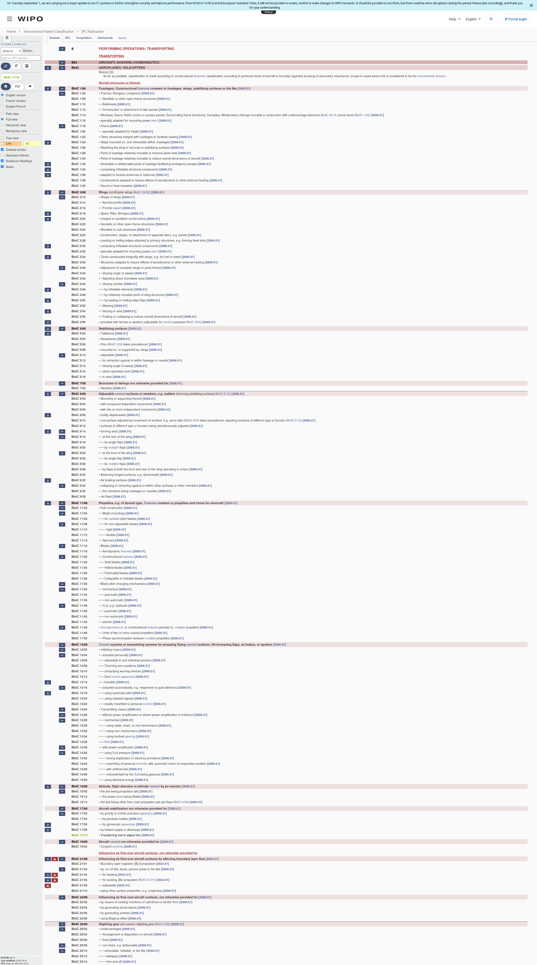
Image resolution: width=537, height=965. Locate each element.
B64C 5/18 (79, 377)
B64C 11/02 (79, 508)
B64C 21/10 (79, 890)
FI (27, 144)
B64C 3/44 (79, 284)
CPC (9, 144)
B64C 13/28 (79, 720)
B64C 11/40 (79, 611)
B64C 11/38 (79, 605)
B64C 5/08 (115, 344)
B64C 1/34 (79, 169)
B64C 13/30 (79, 725)
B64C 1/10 (79, 104)
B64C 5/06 (79, 344)
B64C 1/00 (79, 88)
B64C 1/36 (79, 175)
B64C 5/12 (79, 360)
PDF (18, 86)
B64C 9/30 (79, 474)
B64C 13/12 (79, 676)
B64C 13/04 (79, 655)
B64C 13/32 (79, 731)
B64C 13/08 (79, 665)
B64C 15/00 (79, 786)
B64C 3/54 (79, 311)
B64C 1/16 (79, 120)
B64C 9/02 (79, 398)
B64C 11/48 (79, 633)
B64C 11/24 (79, 567)
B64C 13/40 (79, 752)
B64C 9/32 (79, 480)
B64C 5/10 (79, 355)
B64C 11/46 (79, 627)
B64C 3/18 (79, 213)
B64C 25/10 (79, 950)
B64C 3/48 (79, 295)
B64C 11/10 (79, 529)
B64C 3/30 (79, 246)
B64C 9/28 (79, 469)
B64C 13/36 (79, 742)
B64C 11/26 (79, 573)
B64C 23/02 (79, 902)
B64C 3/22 (79, 224)
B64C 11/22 (79, 562)
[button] (62, 49)
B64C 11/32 (79, 589)
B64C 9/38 (79, 496)
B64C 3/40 (79, 273)
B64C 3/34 (79, 257)
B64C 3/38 (79, 267)
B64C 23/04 (79, 907)
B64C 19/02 (79, 846)
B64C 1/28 (79, 153)
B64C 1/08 (79, 98)
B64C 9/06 (79, 409)
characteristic (426, 76)
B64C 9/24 (79, 458)
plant (154, 120)
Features (150, 503)
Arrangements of (112, 627)
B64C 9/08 (79, 415)
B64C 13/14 (79, 682)
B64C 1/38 (79, 180)
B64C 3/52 (79, 305)
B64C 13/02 (79, 649)
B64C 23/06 (79, 913)
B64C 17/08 (79, 829)
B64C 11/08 (79, 524)
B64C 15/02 (79, 791)
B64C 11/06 (79, 518)
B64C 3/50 (79, 300)
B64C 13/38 (79, 747)
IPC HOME (6, 44)
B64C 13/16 (79, 687)
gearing (130, 736)
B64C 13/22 (79, 704)
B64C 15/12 (79, 796)
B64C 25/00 (79, 924)
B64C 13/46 (79, 769)
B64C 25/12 (79, 956)
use (107, 869)
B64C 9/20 (79, 447)
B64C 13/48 (79, 774)
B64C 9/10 (79, 420)
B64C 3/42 (79, 278)
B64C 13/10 (79, 671)
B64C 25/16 (328, 115)
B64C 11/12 (79, 535)
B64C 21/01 (79, 863)
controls (141, 763)
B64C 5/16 (79, 371)
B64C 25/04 (79, 934)
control (167, 322)
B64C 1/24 (79, 142)
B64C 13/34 (79, 736)
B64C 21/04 (79, 874)
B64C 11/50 (79, 638)
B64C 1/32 (79, 164)
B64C (75, 67)
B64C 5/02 (79, 333)
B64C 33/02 (141, 192)
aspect (117, 208)
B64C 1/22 (79, 137)
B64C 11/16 (79, 546)
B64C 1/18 (79, 126)
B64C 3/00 (79, 192)
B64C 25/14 (79, 961)
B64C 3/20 (79, 218)
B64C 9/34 (79, 485)
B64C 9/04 (79, 404)
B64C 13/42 (79, 758)
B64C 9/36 (79, 491)
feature (440, 76)
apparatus (128, 676)
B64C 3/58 (79, 322)
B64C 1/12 (79, 109)
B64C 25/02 (79, 929)
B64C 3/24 (79, 229)
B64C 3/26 (79, 235)
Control (104, 644)
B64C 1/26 (79, 147)
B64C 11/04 (79, 513)
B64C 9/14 (79, 431)
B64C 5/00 (79, 328)
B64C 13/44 (79, 763)
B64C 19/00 (79, 841)
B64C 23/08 (79, 918)
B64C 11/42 (79, 616)
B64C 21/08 (79, 885)
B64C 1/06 (79, 93)
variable (114, 518)
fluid (105, 605)
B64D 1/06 (362, 115)
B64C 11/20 (79, 556)
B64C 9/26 (79, 464)
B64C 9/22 (79, 453)
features (199, 76)
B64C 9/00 (193, 322)
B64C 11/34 (79, 594)
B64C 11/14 (79, 540)
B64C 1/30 (79, 158)
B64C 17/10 (12, 77)
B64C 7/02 (79, 388)
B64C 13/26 (79, 715)
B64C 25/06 (79, 940)
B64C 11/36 (79, 600)
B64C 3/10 (79, 197)
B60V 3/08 (162, 924)
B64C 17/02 (79, 813)
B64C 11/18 (79, 551)
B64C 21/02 (79, 869)
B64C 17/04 (79, 819)
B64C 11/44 (79, 622)
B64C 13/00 (79, 644)
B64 (74, 62)
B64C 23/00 (79, 897)
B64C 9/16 (79, 436)
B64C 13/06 (79, 660)
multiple (113, 447)
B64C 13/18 (79, 693)
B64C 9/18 (79, 442)
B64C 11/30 (79, 583)
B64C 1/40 (79, 185)
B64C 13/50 (79, 780)
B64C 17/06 (79, 824)
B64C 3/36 (79, 262)
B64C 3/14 (79, 202)
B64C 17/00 (79, 808)
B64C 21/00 (79, 859)
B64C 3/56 (79, 316)
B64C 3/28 (79, 240)
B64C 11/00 (79, 503)
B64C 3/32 (79, 251)
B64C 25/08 (79, 945)
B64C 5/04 (79, 339)
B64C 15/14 (79, 802)
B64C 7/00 (79, 383)
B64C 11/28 (79, 578)
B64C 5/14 (79, 366)
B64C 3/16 (79, 208)
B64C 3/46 (79, 289)
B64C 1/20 (79, 131)
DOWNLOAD (20, 44)
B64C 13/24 (79, 709)
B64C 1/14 (79, 115)
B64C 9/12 (294, 420)
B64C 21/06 (79, 880)
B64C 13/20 (79, 698)
